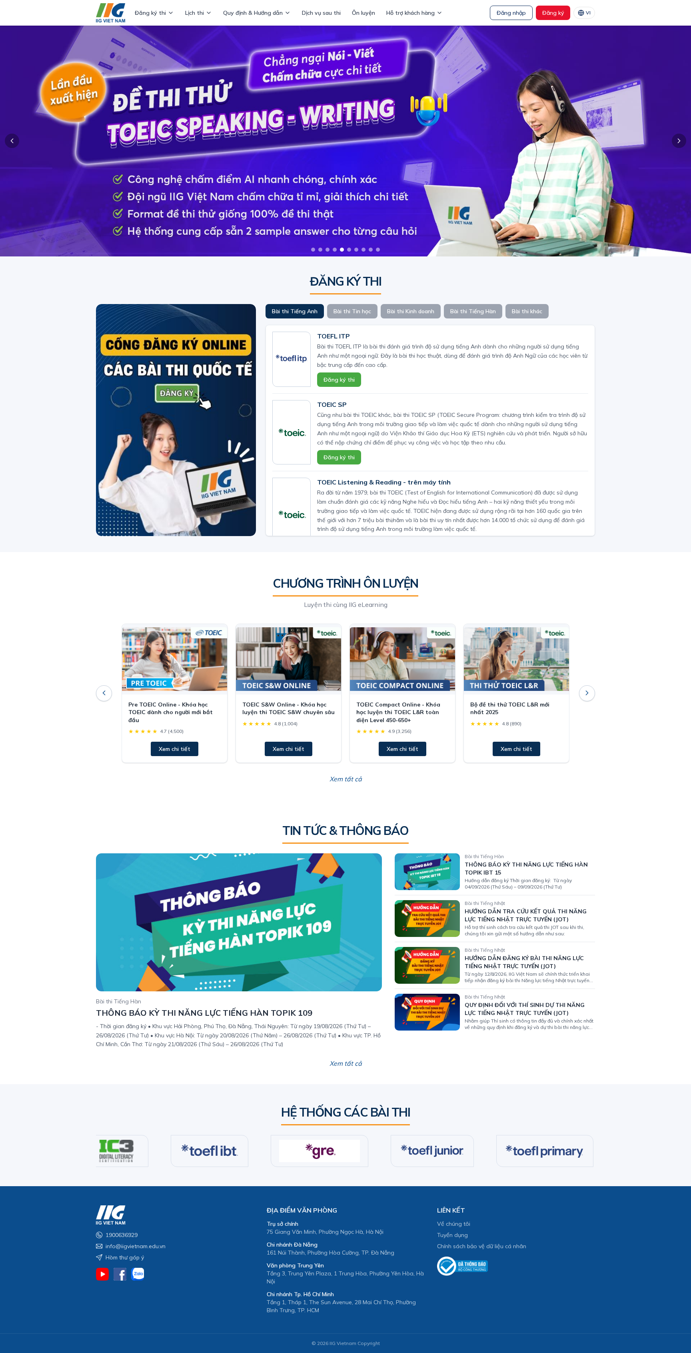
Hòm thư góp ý (125, 1257)
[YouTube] (102, 1274)
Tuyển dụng (452, 1235)
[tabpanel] (430, 430)
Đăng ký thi (150, 12)
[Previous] (104, 693)
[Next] (587, 693)
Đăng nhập (511, 12)
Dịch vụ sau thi (321, 12)
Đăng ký (553, 12)
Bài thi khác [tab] (527, 311)
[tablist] (430, 311)
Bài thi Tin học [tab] (352, 311)
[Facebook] (120, 1274)
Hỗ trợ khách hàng (410, 12)
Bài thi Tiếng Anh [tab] (295, 311)
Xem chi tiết (174, 748)
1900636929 (122, 1235)
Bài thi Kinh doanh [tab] (410, 311)
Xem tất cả (346, 779)
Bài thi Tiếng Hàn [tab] (473, 311)
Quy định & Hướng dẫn (253, 12)
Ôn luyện (363, 12)
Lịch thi (194, 12)
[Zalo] (137, 1274)
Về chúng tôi (453, 1223)
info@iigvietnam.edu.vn (136, 1246)
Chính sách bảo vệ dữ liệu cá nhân (481, 1246)
